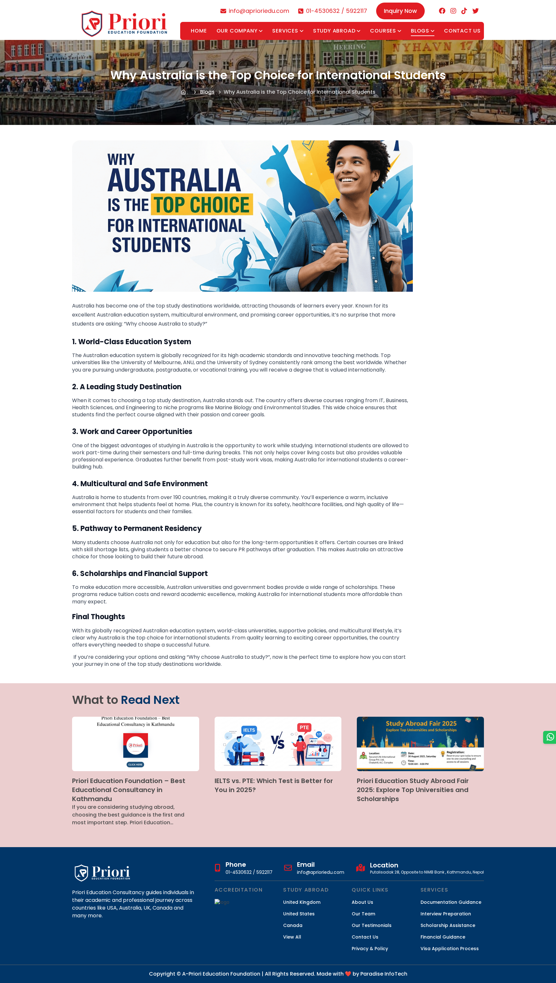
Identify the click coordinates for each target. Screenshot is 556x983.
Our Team (363, 914)
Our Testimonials (372, 925)
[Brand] (125, 20)
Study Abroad (334, 30)
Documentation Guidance (451, 902)
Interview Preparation (446, 914)
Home (199, 30)
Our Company (237, 30)
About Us (362, 902)
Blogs (420, 30)
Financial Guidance (443, 937)
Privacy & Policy (370, 948)
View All (292, 937)
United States (299, 914)
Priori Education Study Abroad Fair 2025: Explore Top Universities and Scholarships (413, 789)
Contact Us (462, 30)
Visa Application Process (450, 948)
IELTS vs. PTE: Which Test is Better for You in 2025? (274, 785)
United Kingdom (301, 902)
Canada (292, 925)
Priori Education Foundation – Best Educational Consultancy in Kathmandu (128, 789)
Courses (383, 30)
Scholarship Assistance (448, 925)
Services (285, 30)
